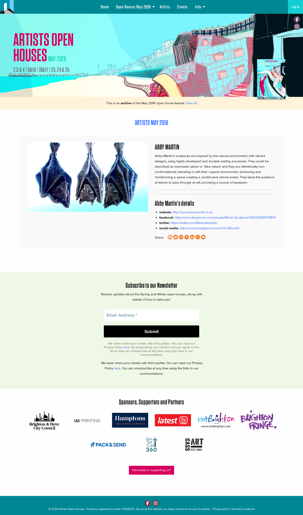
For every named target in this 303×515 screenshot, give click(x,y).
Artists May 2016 (151, 122)
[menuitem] (104, 7)
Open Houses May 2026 (133, 7)
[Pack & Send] (109, 445)
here (126, 347)
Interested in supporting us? (151, 470)
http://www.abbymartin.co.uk (193, 212)
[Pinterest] (186, 237)
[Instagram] (297, 26)
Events (182, 7)
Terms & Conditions (243, 509)
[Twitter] (175, 237)
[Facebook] (297, 19)
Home (104, 7)
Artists (164, 7)
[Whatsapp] (197, 237)
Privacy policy (220, 509)
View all (191, 103)
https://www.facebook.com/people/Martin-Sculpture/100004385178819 (225, 217)
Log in (295, 7)
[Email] (203, 237)
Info (198, 7)
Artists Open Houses (71, 509)
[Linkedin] (192, 237)
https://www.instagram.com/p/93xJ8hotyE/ (210, 228)
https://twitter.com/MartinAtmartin (194, 223)
